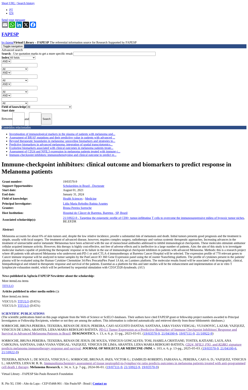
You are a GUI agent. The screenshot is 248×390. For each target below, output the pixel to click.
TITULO (8, 286)
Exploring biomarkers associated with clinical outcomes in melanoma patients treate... (61, 148)
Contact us (100, 383)
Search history (26, 3)
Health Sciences (73, 198)
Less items (22, 281)
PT (11, 9)
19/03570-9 (152, 333)
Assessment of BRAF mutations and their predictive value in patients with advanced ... (62, 137)
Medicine (90, 198)
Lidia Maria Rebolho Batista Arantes (85, 203)
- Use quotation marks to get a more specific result (37, 53)
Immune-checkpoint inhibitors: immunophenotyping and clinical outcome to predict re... (62, 155)
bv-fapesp (8, 42)
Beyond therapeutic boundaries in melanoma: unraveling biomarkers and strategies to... (62, 141)
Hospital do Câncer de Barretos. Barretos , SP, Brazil (95, 213)
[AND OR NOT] (6, 61)
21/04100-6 (169, 333)
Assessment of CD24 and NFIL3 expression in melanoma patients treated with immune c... (64, 151)
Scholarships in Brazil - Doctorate (83, 185)
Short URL (8, 3)
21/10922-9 (204, 333)
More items (9, 281)
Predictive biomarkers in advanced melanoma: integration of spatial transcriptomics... (61, 144)
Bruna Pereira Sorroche (77, 207)
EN (11, 13)
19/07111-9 (187, 333)
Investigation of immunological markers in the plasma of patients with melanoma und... (62, 134)
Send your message (13, 19)
